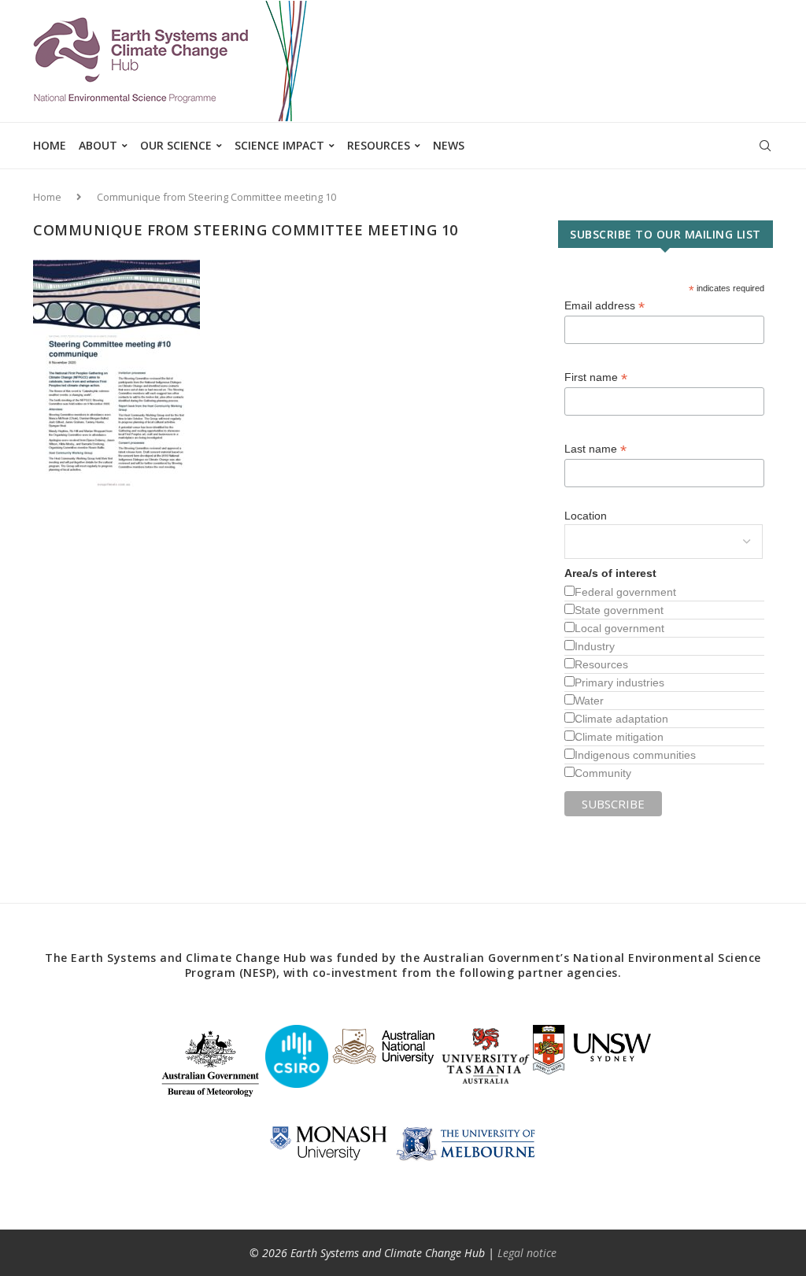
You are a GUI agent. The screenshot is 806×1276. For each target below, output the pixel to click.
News (448, 145)
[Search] (765, 145)
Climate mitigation (619, 736)
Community (603, 773)
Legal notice (526, 1252)
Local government (619, 628)
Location (585, 515)
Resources (378, 145)
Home (49, 145)
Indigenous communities (635, 755)
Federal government (625, 592)
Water (589, 700)
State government (619, 610)
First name (595, 377)
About (98, 145)
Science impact (279, 145)
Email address (604, 305)
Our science (176, 145)
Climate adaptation (621, 718)
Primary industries (619, 682)
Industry (595, 646)
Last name (595, 449)
